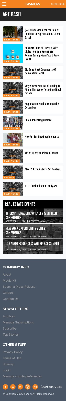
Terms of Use (12, 358)
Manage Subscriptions (18, 322)
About (7, 274)
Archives (9, 316)
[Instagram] (27, 387)
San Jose (9, 177)
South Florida (11, 39)
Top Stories (11, 334)
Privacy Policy (13, 352)
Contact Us (10, 299)
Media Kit (9, 280)
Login (6, 370)
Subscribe (58, 4)
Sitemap (8, 364)
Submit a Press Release (19, 286)
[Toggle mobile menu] (4, 4)
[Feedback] (35, 387)
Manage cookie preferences (22, 376)
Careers (8, 292)
